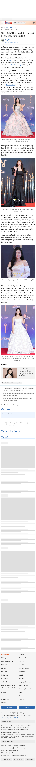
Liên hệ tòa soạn (6, 721)
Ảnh (2, 696)
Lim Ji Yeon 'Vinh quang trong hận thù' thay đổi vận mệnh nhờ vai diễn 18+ (26, 372)
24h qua (3, 703)
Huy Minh (8, 40)
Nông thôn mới (23, 685)
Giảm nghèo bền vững (8, 685)
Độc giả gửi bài (18, 759)
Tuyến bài (9, 707)
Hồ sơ (20, 692)
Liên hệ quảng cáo (7, 741)
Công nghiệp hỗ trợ (25, 682)
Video (20, 696)
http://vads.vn (10, 753)
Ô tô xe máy (4, 675)
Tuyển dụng (29, 759)
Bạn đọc (21, 678)
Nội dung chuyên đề (25, 689)
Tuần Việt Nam (5, 682)
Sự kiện (27, 707)
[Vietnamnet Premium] (5, 655)
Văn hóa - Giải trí (8, 27)
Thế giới (21, 665)
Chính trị (21, 654)
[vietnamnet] (8, 23)
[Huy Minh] (2, 40)
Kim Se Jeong (11, 85)
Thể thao (21, 661)
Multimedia (5, 699)
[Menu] (2, 23)
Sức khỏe (4, 671)
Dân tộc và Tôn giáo (7, 661)
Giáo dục (4, 665)
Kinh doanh (22, 658)
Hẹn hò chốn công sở (15, 65)
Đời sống (4, 668)
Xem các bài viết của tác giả (11, 42)
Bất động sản (5, 678)
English (3, 692)
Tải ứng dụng (6, 759)
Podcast (21, 699)
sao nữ (11, 60)
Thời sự (3, 658)
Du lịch (21, 675)
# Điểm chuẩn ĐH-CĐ (19, 22)
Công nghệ (22, 671)
